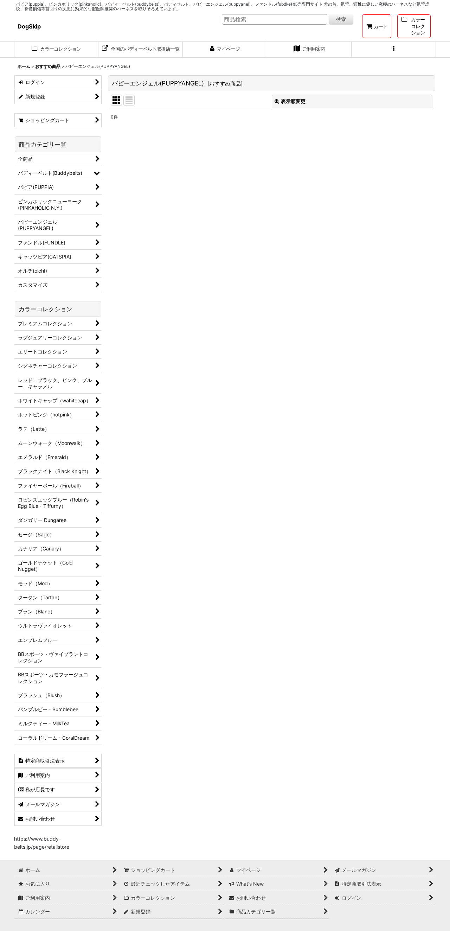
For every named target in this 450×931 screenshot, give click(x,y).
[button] (394, 49)
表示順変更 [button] (293, 101)
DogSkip (29, 26)
